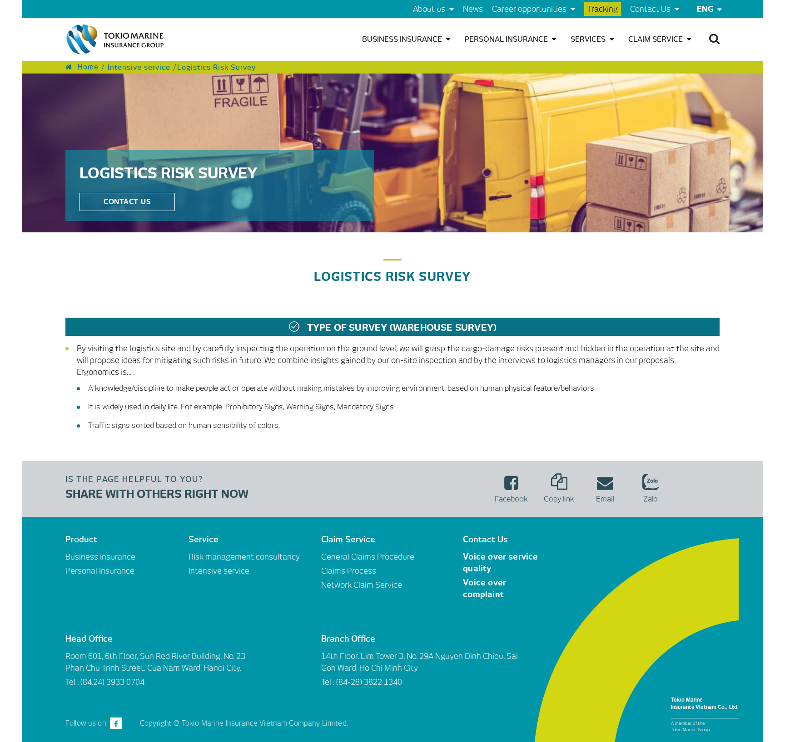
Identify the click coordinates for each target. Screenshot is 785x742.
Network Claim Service (361, 585)
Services (589, 39)
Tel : (328, 682)
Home (87, 67)
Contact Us (651, 9)
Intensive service (137, 67)
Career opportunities (530, 9)
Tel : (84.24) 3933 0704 (104, 682)
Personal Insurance (507, 39)
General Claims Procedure (367, 556)
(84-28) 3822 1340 (369, 682)
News (473, 9)
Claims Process (348, 570)
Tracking (602, 9)
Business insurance (403, 39)
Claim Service (656, 39)
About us (430, 9)
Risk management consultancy (244, 556)
